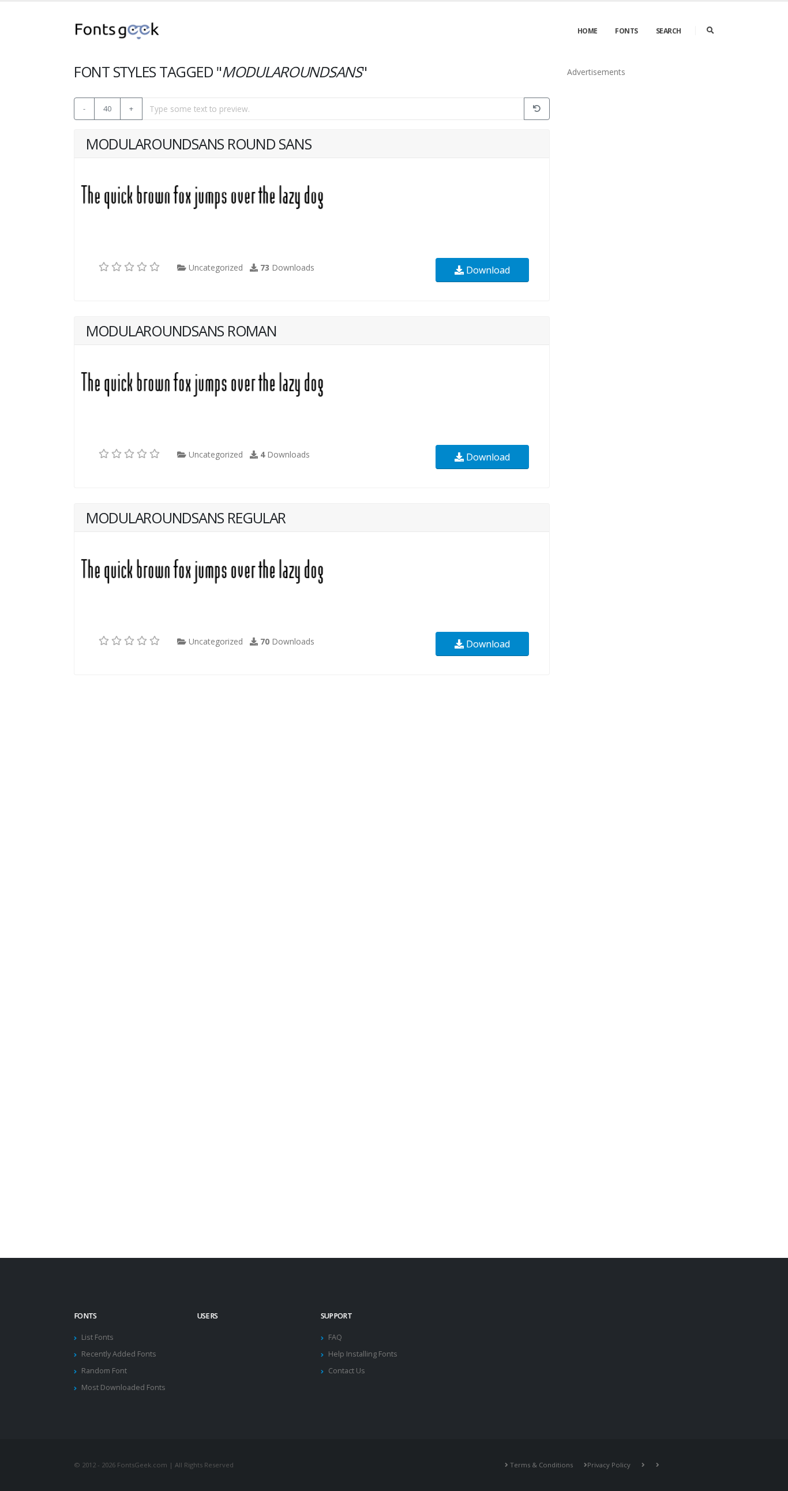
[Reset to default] (537, 109)
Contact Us (346, 1371)
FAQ (335, 1337)
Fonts (626, 31)
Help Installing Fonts (362, 1354)
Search (668, 31)
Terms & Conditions (541, 1464)
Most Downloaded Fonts (123, 1387)
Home (587, 31)
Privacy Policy (609, 1464)
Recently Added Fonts (118, 1354)
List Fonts (97, 1337)
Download (487, 270)
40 (107, 108)
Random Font (104, 1371)
